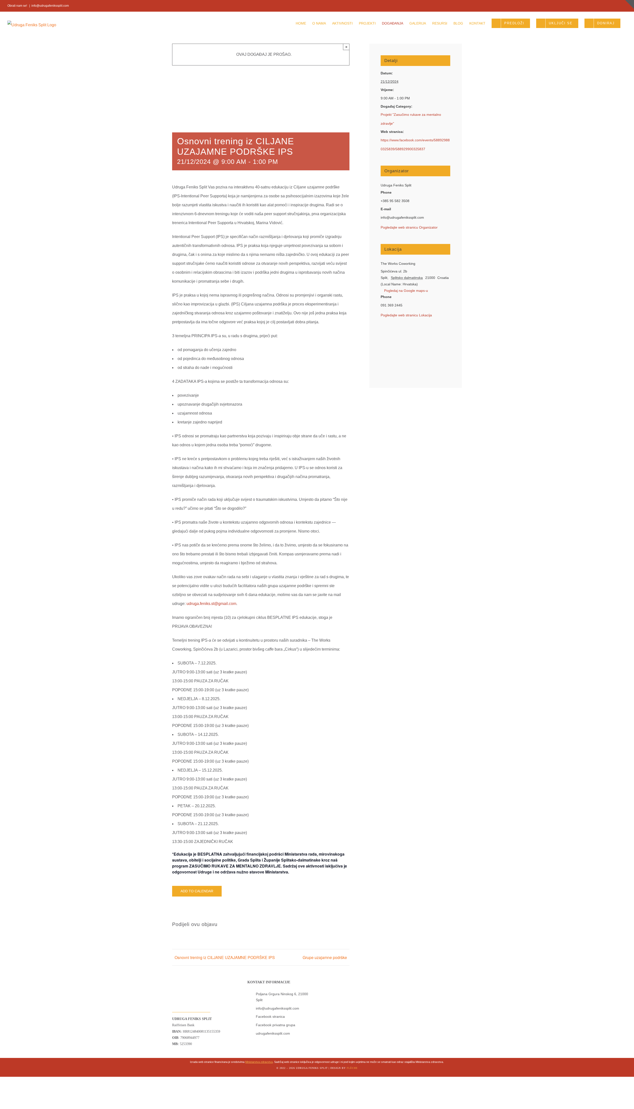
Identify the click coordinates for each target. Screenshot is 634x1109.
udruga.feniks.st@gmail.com (211, 603)
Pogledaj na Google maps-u (406, 291)
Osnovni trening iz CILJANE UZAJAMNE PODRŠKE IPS (225, 957)
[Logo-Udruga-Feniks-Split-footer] (183, 977)
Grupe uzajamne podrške (325, 957)
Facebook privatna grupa (275, 1025)
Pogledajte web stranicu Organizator (409, 227)
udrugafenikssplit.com (273, 1033)
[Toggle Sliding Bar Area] (629, 4)
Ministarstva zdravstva (259, 1061)
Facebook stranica (270, 1017)
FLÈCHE (352, 1068)
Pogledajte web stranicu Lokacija (406, 315)
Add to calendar (197, 891)
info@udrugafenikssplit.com (50, 5)
